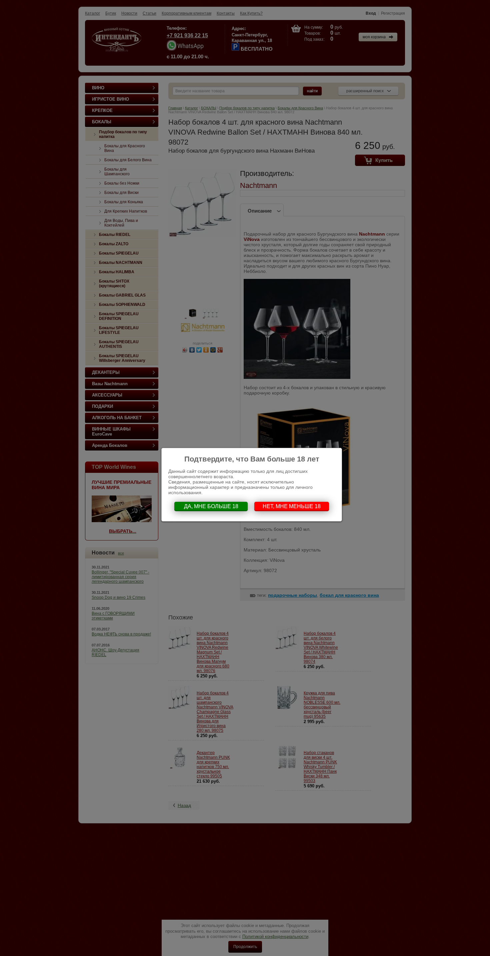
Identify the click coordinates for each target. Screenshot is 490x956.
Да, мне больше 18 (211, 506)
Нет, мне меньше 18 (292, 506)
